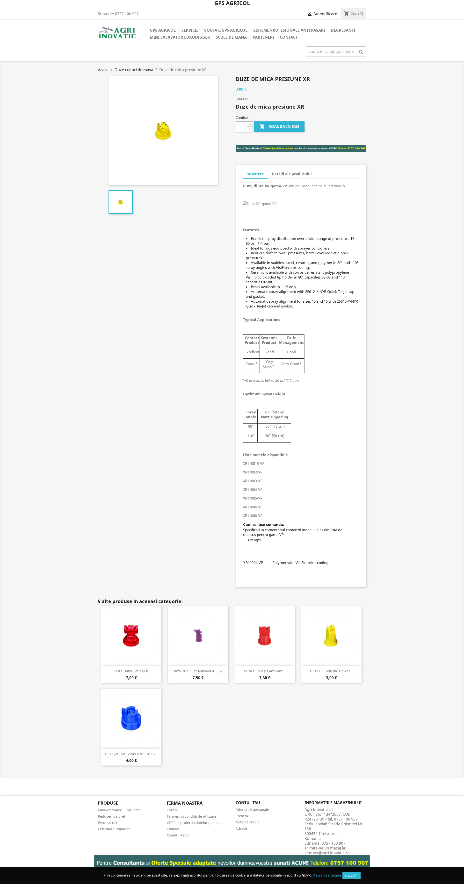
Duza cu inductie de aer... (331, 671)
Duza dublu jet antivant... (264, 671)
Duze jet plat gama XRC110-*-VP (131, 754)
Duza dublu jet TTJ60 (131, 671)
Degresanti (343, 30)
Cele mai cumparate (114, 829)
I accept (351, 875)
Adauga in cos (279, 126)
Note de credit (247, 822)
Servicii (189, 30)
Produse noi (107, 822)
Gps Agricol (163, 30)
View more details (327, 875)
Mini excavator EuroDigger (180, 37)
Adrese (241, 828)
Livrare (172, 810)
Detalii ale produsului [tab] (292, 173)
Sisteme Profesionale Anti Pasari (289, 30)
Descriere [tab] (255, 173)
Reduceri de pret (111, 816)
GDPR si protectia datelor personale (196, 822)
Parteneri (263, 37)
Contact (289, 37)
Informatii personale (252, 809)
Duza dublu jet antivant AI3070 (198, 671)
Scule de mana (231, 37)
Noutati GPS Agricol (225, 30)
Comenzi (243, 816)
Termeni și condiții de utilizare (191, 816)
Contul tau (248, 802)
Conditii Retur (178, 835)
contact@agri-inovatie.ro (327, 853)
